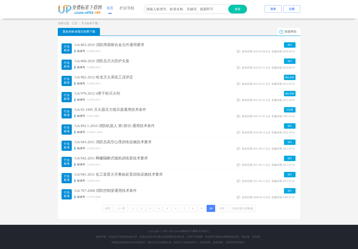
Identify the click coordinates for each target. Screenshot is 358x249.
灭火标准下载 (89, 23)
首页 (110, 8)
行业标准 (67, 48)
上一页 (121, 208)
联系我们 (204, 231)
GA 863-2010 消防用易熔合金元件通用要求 (109, 45)
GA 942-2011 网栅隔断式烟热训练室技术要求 (111, 158)
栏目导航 (127, 8)
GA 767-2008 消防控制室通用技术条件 (106, 190)
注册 (292, 8)
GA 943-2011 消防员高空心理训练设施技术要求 (113, 142)
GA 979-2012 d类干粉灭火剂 (97, 93)
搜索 (238, 9)
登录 (273, 8)
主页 (74, 23)
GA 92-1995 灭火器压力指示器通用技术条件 (110, 109)
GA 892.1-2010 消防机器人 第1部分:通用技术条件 (115, 126)
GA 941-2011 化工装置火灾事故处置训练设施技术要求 (119, 174)
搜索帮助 (290, 31)
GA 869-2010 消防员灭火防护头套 (102, 61)
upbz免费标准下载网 (81, 9)
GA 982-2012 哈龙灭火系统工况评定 (104, 77)
